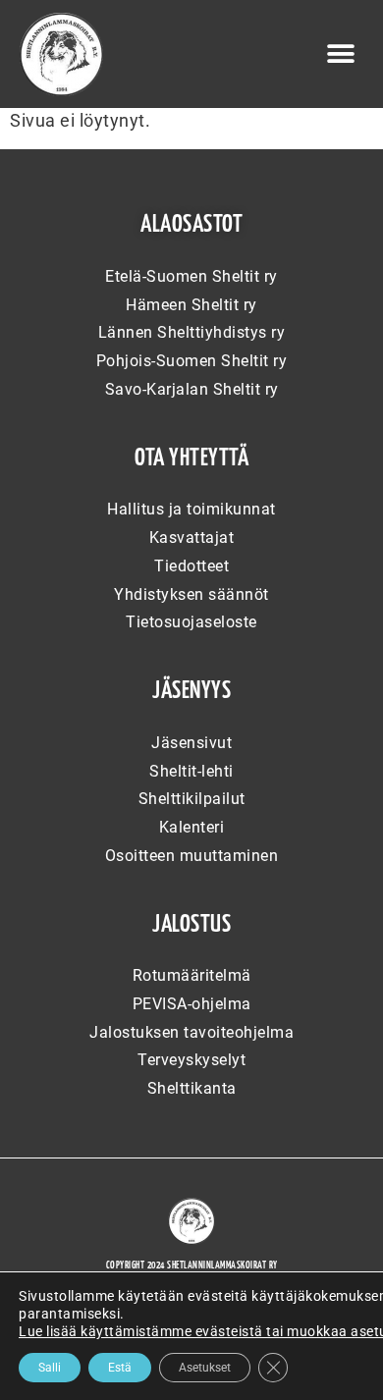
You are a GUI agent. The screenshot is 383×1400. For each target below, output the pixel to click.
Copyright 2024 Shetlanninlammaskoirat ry (192, 1265)
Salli (49, 1367)
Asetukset (205, 1367)
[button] (341, 54)
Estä (120, 1367)
